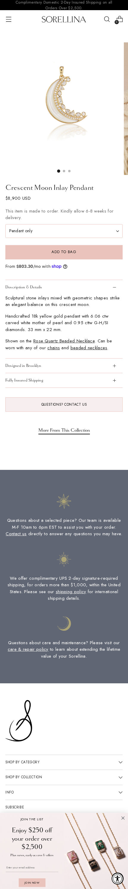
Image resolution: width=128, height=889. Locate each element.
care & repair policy (28, 649)
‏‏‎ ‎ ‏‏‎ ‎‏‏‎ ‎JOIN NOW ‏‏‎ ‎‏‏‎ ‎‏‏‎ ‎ (32, 883)
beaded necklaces (89, 347)
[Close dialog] (123, 818)
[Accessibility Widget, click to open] (118, 879)
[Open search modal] (107, 19)
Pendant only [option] (21, 231)
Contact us (16, 533)
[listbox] (64, 231)
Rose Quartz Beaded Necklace (64, 341)
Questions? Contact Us (64, 404)
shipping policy (71, 591)
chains (53, 347)
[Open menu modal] (8, 19)
